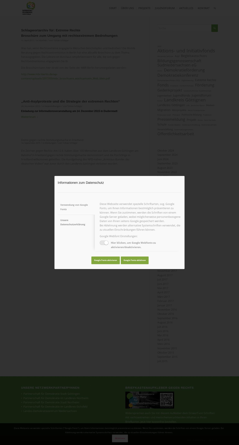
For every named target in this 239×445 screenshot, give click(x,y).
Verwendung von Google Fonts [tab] (74, 207)
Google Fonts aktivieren (105, 260)
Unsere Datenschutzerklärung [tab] (72, 222)
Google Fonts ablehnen (135, 260)
